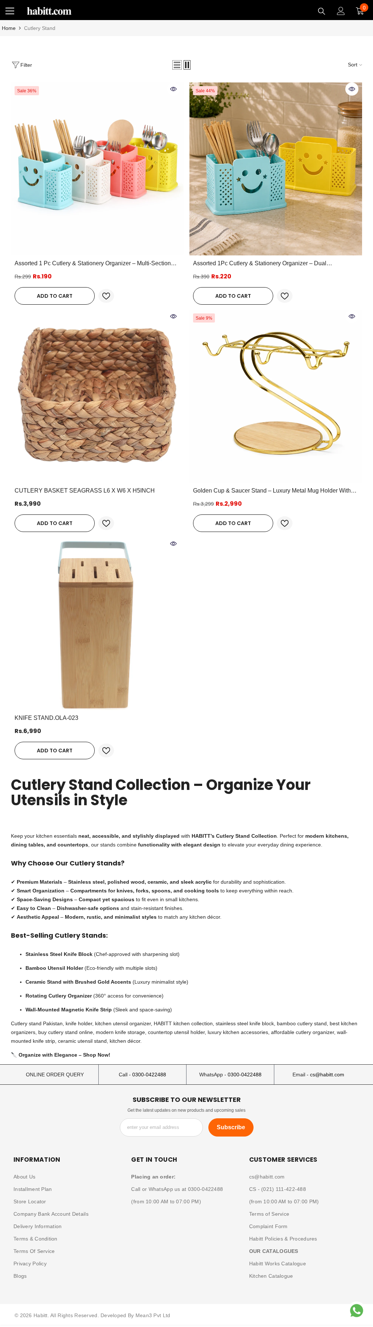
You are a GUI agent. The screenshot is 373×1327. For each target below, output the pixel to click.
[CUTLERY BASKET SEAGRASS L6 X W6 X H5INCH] (97, 396)
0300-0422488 (149, 1074)
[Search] (321, 11)
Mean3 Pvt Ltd (153, 1315)
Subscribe (231, 1127)
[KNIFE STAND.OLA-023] (97, 623)
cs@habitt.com (327, 1074)
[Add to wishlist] (106, 296)
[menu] (9, 11)
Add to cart (54, 296)
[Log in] (341, 11)
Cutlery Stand (39, 28)
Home (9, 28)
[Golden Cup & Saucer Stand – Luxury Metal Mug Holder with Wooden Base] (275, 396)
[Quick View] (173, 89)
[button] (177, 65)
